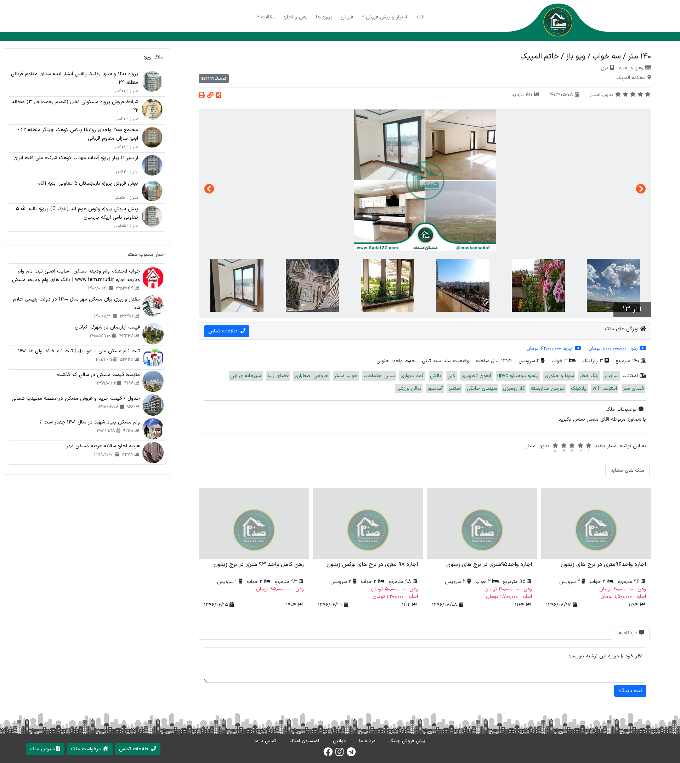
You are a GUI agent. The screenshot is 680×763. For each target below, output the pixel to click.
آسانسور (435, 388)
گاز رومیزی (514, 388)
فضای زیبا (278, 376)
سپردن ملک (43, 749)
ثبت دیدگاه (630, 691)
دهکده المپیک (631, 78)
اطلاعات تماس (135, 749)
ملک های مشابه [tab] (627, 470)
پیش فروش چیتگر (407, 741)
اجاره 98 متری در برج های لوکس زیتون (372, 564)
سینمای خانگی (482, 388)
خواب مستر (345, 376)
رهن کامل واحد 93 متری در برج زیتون (259, 564)
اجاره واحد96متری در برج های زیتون (603, 564)
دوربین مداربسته (548, 388)
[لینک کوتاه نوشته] (210, 96)
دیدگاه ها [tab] (628, 633)
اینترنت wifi (605, 388)
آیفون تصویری (476, 376)
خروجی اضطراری (311, 376)
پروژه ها (324, 17)
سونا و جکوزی (559, 376)
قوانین (339, 741)
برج (604, 68)
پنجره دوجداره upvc (518, 376)
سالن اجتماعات (379, 376)
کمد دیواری (412, 376)
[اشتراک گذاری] (218, 96)
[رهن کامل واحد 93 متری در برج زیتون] (254, 523)
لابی (451, 376)
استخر (455, 388)
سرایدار (611, 376)
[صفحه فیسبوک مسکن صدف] (328, 754)
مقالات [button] (268, 17)
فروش (347, 17)
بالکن (435, 376)
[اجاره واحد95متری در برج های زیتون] (482, 523)
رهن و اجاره (295, 17)
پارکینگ (578, 388)
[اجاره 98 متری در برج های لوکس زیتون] (368, 523)
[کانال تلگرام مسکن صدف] (351, 754)
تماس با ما (265, 741)
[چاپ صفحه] (202, 96)
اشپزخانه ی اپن (246, 376)
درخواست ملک (87, 749)
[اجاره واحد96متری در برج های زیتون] (596, 523)
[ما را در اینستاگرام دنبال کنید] (339, 754)
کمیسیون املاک (304, 741)
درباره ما (367, 741)
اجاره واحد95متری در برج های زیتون (489, 564)
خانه (420, 17)
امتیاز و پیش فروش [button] (386, 17)
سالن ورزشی (408, 388)
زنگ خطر (589, 376)
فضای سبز (633, 388)
